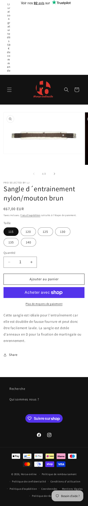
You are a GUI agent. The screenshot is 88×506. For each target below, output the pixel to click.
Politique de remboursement (59, 474)
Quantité (9, 253)
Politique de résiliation (46, 495)
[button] (9, 90)
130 (62, 232)
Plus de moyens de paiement (44, 304)
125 (45, 232)
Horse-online (29, 474)
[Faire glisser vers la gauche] (34, 174)
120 (28, 232)
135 (11, 242)
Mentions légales (72, 488)
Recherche (17, 389)
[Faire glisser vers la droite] (54, 174)
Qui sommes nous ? (24, 399)
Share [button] (13, 355)
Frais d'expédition (30, 215)
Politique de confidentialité (29, 481)
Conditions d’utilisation (65, 481)
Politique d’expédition (23, 488)
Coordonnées (49, 488)
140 (28, 242)
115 (11, 232)
